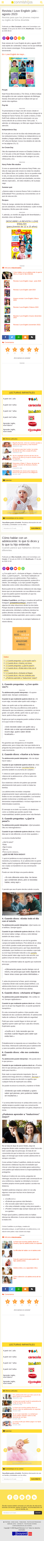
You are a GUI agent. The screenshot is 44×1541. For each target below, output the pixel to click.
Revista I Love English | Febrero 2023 (25, 307)
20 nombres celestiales (22, 512)
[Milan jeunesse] (30, 1534)
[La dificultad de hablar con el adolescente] (7, 1253)
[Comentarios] (32, 337)
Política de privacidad (34, 1522)
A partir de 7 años (10, 411)
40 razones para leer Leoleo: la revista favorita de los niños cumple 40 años (25, 450)
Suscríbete (35, 528)
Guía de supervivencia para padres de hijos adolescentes (26, 1260)
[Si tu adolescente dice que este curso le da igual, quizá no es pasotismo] (7, 1396)
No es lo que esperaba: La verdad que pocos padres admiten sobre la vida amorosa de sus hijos (25, 1415)
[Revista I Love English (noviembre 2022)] (7, 327)
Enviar (38, 1513)
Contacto (20, 1523)
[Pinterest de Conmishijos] (8, 38)
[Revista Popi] (34, 399)
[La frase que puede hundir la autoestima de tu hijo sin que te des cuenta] (7, 1403)
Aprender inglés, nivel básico (9, 424)
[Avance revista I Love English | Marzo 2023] (7, 301)
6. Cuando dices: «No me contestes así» (20, 675)
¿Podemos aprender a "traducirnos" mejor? (21, 678)
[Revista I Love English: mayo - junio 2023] (7, 284)
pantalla (34, 953)
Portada (7, 1522)
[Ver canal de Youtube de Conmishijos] (15, 38)
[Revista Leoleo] (34, 412)
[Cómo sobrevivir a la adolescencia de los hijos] (7, 1279)
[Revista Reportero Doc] (34, 418)
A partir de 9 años (10, 417)
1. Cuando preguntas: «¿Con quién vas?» (21, 661)
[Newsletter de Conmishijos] (19, 38)
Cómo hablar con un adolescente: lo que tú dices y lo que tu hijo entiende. (27, 273)
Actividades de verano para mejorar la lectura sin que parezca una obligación (25, 471)
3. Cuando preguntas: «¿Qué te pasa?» (20, 666)
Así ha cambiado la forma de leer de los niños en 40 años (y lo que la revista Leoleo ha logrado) (27, 457)
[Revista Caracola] (34, 405)
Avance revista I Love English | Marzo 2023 (26, 299)
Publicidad (22, 1522)
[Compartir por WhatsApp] (23, 38)
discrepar (35, 1077)
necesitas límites (28, 767)
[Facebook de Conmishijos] (12, 38)
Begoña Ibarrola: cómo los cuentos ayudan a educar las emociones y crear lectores (27, 443)
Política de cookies (30, 1523)
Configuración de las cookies (22, 1525)
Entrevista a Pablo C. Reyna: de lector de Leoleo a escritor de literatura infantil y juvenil (26, 464)
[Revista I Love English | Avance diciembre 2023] (7, 319)
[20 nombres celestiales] (22, 499)
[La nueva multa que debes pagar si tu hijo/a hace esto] (7, 1423)
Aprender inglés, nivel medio (9, 430)
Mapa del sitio (11, 1523)
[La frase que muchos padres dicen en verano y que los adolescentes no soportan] (7, 1244)
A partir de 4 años (10, 405)
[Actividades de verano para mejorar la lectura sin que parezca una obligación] (7, 472)
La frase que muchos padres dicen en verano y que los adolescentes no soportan (27, 1242)
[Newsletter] (25, 337)
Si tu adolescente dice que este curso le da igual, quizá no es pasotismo (26, 1395)
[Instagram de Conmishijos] (4, 38)
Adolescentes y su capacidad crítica (25, 1268)
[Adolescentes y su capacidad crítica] (7, 1271)
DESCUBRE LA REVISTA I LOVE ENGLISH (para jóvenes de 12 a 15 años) (22, 224)
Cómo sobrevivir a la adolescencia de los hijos (27, 1277)
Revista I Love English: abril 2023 (24, 290)
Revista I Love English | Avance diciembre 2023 (27, 317)
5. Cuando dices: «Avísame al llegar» (19, 673)
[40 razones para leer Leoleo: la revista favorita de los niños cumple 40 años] (7, 451)
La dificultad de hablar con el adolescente (27, 1250)
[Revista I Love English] (34, 430)
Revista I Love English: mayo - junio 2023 (27, 281)
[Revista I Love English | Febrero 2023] (7, 310)
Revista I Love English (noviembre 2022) (26, 325)
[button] (5, 499)
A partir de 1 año (9, 399)
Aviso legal (14, 1522)
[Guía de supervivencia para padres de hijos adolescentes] (7, 1262)
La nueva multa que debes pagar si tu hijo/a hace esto (27, 1422)
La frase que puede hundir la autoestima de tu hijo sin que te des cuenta (27, 1402)
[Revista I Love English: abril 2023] (7, 292)
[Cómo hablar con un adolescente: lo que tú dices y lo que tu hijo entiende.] (7, 275)
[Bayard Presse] (20, 1534)
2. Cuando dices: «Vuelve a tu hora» (19, 663)
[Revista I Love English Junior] (34, 424)
